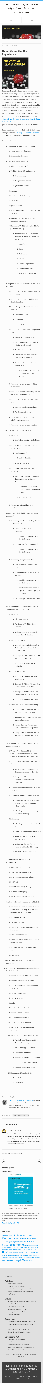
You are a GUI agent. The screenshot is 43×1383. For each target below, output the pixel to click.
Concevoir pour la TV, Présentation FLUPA (21, 1321)
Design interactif (17, 1242)
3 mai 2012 (5, 45)
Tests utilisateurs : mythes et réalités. (20, 1289)
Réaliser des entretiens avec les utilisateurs (21, 1347)
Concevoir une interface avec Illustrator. (20, 1324)
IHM (5, 1252)
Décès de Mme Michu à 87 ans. (17, 1309)
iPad (19, 1253)
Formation (5, 1249)
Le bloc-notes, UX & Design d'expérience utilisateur (21, 8)
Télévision (10, 1260)
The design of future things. (17, 1306)
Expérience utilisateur (17, 1247)
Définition (28, 1241)
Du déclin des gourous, (15, 1283)
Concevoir (9, 1319)
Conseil (33, 1238)
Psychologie (33, 1255)
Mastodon (8, 1277)
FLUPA (28, 1247)
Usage (18, 1261)
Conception (10, 1238)
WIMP (30, 1261)
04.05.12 (17, 1130)
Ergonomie (17, 1244)
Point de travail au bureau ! (16, 1286)
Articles (8, 1281)
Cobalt (10, 1130)
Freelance (12, 1249)
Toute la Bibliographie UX (10, 1223)
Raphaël (14, 45)
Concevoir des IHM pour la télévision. (19, 1332)
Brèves (8, 1299)
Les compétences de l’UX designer (19, 1344)
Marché (34, 1252)
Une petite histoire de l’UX (16, 1350)
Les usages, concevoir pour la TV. (18, 1329)
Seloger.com (10, 1257)
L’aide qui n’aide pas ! (14, 1314)
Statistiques (21, 1115)
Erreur (26, 1245)
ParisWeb (24, 1255)
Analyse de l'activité (7, 1235)
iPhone (23, 1253)
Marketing (6, 1255)
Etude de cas (31, 1245)
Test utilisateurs (28, 1257)
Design (8, 1241)
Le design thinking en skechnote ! (18, 1312)
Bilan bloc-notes (25, 1235)
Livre (14, 1115)
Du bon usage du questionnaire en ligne (20, 1291)
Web (26, 1260)
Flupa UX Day (34, 1247)
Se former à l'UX (12, 1337)
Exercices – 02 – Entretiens (16, 1339)
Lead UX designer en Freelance (21, 1100)
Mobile (13, 1255)
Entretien (36, 1242)
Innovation (13, 1253)
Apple (16, 1235)
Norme (17, 1255)
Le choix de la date (13, 1327)
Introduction (12, 1342)
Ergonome (5, 1245)
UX (28, 1115)
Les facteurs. (12, 1294)
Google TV (19, 1249)
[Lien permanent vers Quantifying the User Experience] (21, 40)
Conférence (24, 1238)
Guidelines (26, 1249)
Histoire (32, 1249)
